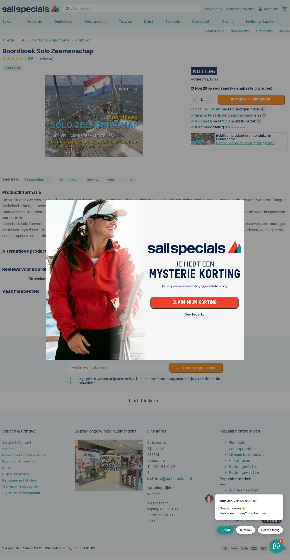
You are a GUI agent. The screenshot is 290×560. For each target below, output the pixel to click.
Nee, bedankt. (194, 314)
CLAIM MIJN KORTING (194, 302)
